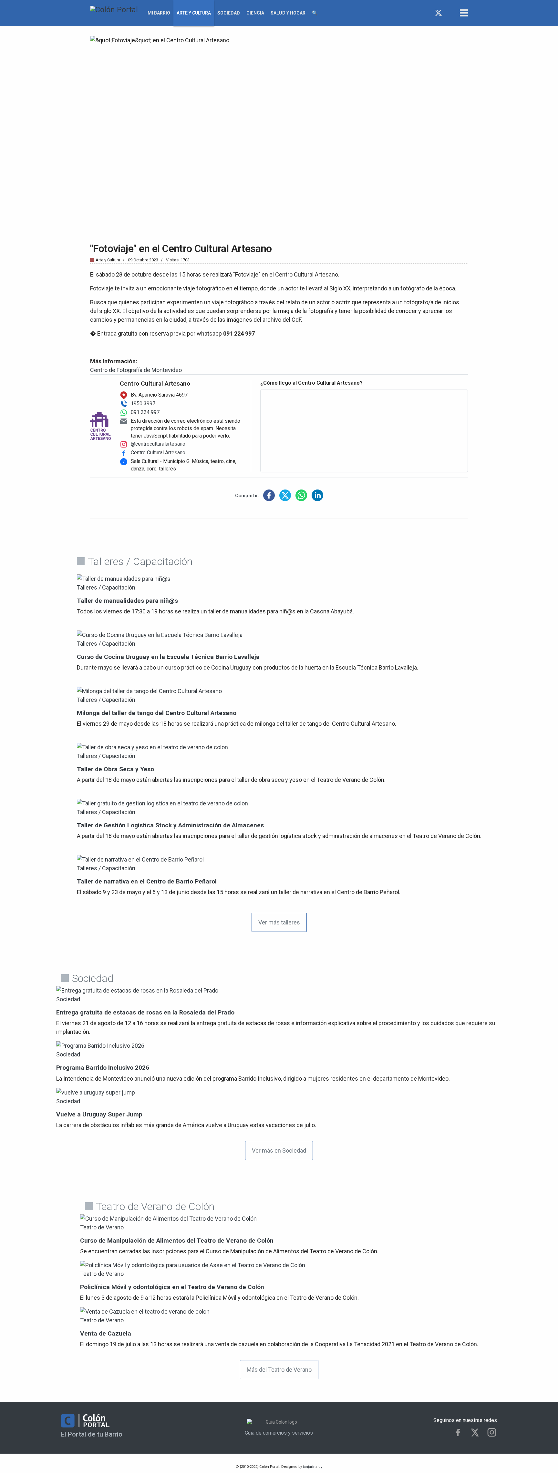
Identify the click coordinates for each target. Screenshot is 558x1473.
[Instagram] (450, 12)
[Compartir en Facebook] (269, 495)
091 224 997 (145, 412)
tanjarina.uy (312, 1467)
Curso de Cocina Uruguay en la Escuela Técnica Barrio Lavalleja (168, 657)
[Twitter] (438, 12)
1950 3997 (143, 403)
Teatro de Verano (102, 1227)
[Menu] (464, 13)
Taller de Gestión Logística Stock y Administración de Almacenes (170, 825)
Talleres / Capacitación (106, 587)
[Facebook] (427, 12)
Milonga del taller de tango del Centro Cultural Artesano (156, 713)
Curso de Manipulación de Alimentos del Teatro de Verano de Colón (177, 1240)
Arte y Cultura (194, 12)
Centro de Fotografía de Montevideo (136, 370)
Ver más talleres (279, 922)
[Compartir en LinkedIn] (317, 495)
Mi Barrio (159, 12)
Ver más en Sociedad (279, 1150)
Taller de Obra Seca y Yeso (115, 769)
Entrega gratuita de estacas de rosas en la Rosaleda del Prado (145, 1012)
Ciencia (255, 12)
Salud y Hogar (288, 12)
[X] (475, 1432)
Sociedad (228, 12)
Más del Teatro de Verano (279, 1369)
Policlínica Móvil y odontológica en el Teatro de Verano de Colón (172, 1287)
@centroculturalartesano (158, 444)
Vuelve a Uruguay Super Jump (99, 1114)
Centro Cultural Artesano (158, 452)
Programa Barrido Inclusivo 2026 (102, 1067)
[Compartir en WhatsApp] (301, 495)
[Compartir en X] (285, 495)
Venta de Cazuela (105, 1333)
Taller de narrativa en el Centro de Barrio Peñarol (147, 881)
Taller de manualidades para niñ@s (127, 600)
